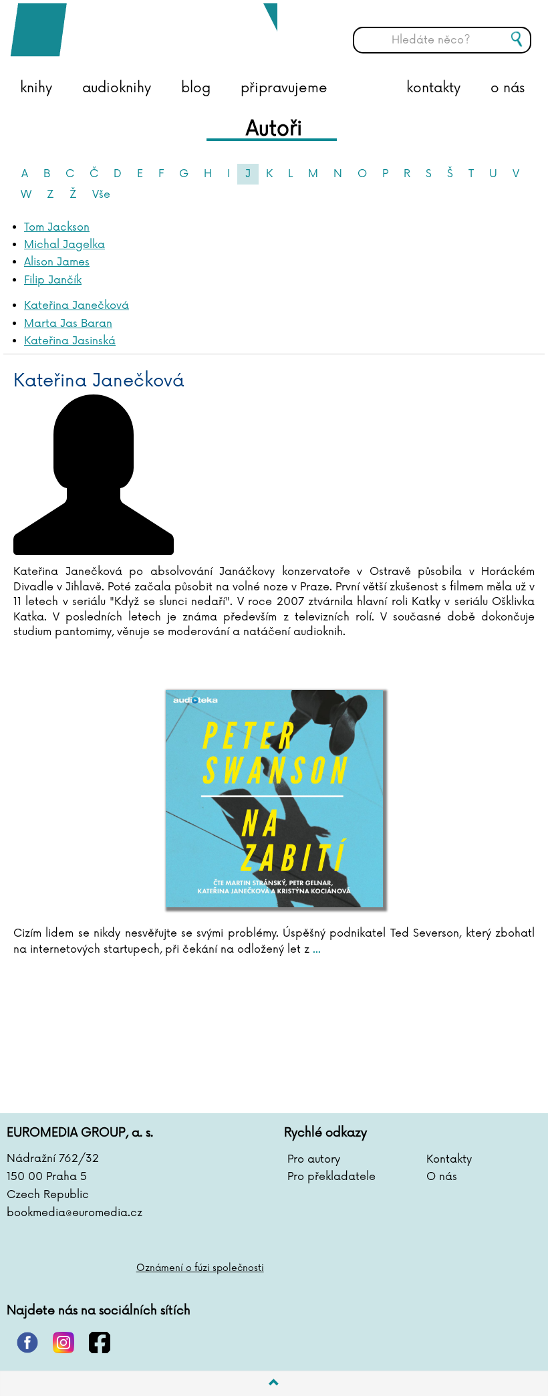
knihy (36, 88)
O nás (441, 1176)
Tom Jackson (57, 227)
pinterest (27, 1342)
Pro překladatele (331, 1176)
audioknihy (116, 88)
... (315, 949)
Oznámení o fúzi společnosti (200, 1268)
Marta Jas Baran (68, 323)
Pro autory (313, 1159)
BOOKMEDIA (143, 30)
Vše (101, 194)
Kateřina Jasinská (70, 341)
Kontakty (449, 1159)
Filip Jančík (53, 280)
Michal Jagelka (64, 244)
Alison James (57, 262)
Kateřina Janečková (76, 305)
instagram (63, 1342)
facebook (99, 1342)
